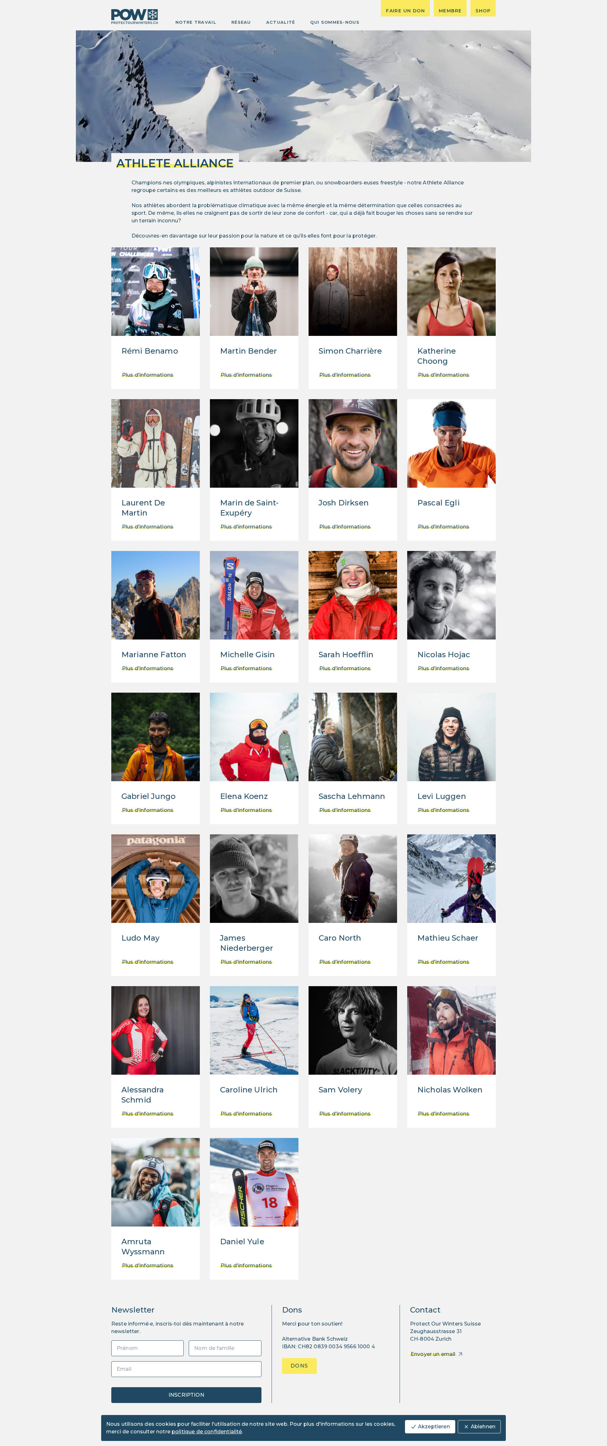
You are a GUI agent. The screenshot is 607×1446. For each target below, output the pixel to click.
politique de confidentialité (207, 1432)
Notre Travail (195, 22)
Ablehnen (483, 1427)
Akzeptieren (434, 1427)
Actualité (280, 22)
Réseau (241, 22)
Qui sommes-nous (334, 22)
